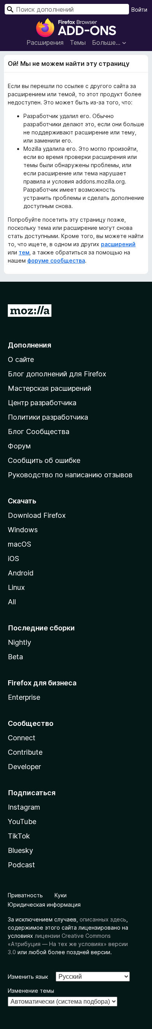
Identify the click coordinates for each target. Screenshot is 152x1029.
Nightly (19, 642)
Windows (23, 530)
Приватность (25, 895)
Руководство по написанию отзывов (70, 475)
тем (24, 252)
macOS (19, 544)
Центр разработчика (42, 403)
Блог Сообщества (38, 431)
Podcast (21, 865)
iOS (13, 558)
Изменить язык (28, 976)
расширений (118, 244)
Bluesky (20, 850)
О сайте (21, 359)
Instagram (24, 807)
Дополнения (29, 345)
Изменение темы (31, 990)
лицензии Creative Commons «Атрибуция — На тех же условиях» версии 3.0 (68, 943)
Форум (19, 446)
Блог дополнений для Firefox (57, 374)
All (12, 602)
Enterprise (24, 697)
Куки (61, 895)
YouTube (22, 821)
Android (21, 573)
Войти (139, 9)
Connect (21, 738)
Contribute (25, 752)
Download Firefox (37, 515)
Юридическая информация (44, 904)
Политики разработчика (48, 417)
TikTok (19, 836)
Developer (24, 766)
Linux (16, 587)
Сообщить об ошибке (44, 460)
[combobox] (67, 9)
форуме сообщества (56, 260)
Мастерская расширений (49, 388)
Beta (15, 657)
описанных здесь (103, 919)
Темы (78, 42)
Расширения (45, 42)
